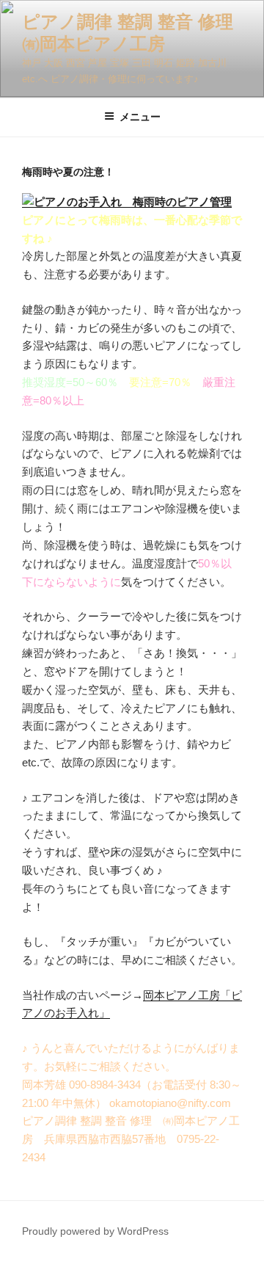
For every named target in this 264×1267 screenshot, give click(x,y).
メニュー (140, 117)
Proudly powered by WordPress (95, 1231)
